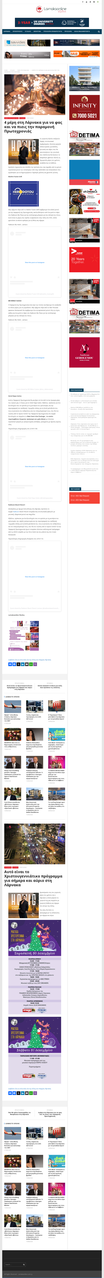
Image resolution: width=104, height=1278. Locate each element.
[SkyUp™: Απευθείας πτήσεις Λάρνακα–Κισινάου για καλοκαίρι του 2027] (12, 706)
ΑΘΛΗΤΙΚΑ (37, 31)
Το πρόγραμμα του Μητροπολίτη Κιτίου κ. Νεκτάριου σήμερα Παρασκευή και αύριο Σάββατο (84, 470)
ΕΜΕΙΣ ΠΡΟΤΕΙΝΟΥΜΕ (23, 70)
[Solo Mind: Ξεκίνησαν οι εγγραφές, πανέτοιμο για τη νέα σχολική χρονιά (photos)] (56, 734)
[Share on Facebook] (10, 664)
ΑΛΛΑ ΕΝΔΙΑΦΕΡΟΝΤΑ (82, 31)
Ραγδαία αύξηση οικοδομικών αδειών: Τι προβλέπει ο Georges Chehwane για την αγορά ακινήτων (34, 774)
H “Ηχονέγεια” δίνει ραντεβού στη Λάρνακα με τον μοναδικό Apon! (56, 717)
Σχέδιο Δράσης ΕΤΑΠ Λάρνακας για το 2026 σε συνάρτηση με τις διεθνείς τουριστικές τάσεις (84, 452)
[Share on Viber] (35, 664)
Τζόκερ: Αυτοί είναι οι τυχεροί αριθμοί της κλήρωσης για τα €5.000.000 (84, 434)
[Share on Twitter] (18, 664)
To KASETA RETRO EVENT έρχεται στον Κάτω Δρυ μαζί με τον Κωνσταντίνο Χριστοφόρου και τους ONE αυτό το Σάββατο (56, 775)
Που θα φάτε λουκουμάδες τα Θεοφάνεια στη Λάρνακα (19, 1112)
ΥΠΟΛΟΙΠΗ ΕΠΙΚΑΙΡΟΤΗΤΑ (52, 31)
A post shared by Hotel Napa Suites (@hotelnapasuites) (35, 498)
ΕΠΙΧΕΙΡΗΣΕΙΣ (17, 31)
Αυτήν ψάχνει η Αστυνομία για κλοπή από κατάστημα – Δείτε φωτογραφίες (84, 401)
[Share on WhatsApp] (31, 664)
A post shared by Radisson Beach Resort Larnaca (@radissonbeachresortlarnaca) (36, 608)
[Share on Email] (27, 664)
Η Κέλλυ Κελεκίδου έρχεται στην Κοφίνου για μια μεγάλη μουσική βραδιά (34, 746)
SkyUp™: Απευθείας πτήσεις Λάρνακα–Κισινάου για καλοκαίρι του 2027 (12, 718)
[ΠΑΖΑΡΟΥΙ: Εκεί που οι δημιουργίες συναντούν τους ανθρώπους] (12, 734)
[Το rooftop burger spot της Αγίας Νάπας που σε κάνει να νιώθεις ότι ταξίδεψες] (56, 794)
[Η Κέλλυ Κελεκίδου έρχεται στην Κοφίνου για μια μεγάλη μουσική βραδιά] (34, 734)
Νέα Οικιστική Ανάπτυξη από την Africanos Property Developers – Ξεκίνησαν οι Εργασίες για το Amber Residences (34, 807)
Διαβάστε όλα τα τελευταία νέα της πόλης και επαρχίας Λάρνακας (29, 660)
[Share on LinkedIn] (22, 664)
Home (6, 70)
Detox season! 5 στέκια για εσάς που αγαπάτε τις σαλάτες (50, 685)
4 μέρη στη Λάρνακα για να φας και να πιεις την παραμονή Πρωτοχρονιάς (50, 1113)
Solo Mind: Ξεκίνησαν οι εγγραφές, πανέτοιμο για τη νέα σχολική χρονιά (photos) (56, 746)
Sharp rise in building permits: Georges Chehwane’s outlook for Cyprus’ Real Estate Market (12, 774)
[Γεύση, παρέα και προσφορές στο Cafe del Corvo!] (34, 706)
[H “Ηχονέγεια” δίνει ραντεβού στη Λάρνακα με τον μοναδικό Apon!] (56, 706)
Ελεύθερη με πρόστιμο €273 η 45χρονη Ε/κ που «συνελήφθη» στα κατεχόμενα (85, 395)
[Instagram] (94, 2)
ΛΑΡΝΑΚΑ (7, 31)
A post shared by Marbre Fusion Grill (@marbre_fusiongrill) (35, 294)
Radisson (16, 512)
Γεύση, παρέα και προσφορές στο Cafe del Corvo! (33, 717)
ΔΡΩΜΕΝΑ (8, 867)
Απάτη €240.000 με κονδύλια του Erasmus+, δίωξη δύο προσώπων (82, 408)
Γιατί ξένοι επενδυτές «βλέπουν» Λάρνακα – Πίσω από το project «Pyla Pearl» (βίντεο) (12, 805)
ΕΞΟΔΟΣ (28, 31)
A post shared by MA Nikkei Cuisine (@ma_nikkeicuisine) (34, 389)
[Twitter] (90, 2)
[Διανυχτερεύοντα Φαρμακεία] (98, 2)
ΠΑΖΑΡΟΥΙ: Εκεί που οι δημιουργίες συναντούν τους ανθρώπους (12, 745)
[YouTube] (86, 2)
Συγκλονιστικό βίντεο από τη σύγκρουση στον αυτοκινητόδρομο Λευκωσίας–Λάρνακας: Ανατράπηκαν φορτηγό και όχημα (85, 416)
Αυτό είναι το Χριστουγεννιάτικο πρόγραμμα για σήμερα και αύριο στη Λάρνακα (19, 686)
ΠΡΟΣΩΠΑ (68, 31)
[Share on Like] (14, 664)
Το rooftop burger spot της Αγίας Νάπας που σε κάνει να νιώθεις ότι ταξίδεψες (56, 805)
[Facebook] (83, 2)
